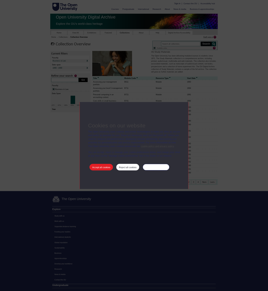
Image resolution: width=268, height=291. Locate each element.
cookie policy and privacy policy (157, 146)
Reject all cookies (128, 167)
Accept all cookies (101, 167)
